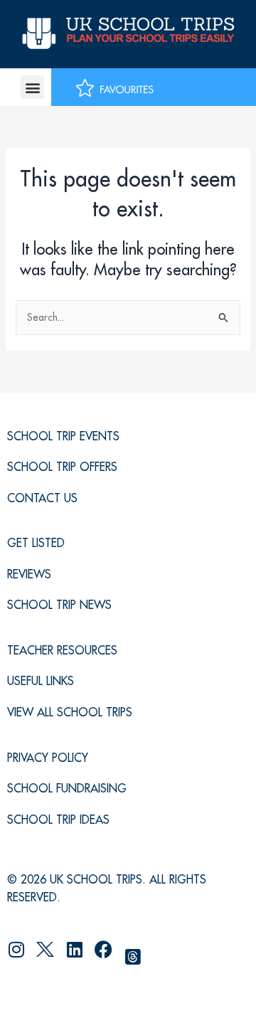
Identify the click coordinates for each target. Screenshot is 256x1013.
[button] (32, 87)
